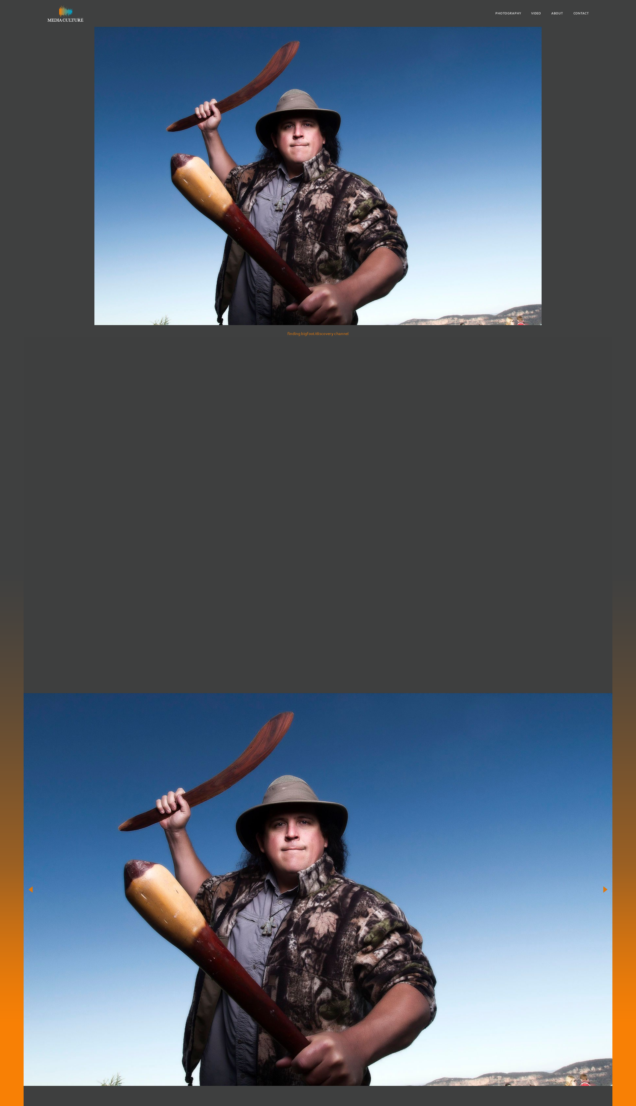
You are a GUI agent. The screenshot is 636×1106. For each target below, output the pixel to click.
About (557, 13)
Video (536, 13)
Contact (581, 13)
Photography (508, 13)
